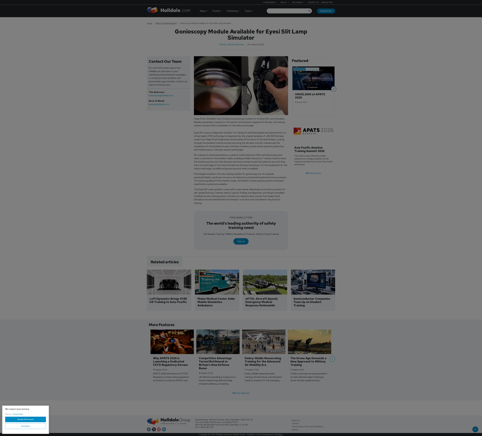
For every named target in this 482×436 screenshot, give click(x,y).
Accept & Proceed (26, 419)
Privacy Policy (18, 414)
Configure (25, 426)
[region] (25, 419)
